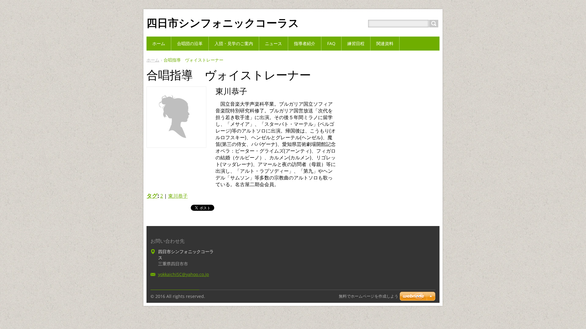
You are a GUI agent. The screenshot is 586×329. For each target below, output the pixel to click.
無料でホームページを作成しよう (368, 296)
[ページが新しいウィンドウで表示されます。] (176, 143)
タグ (151, 195)
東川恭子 (178, 196)
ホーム (152, 60)
